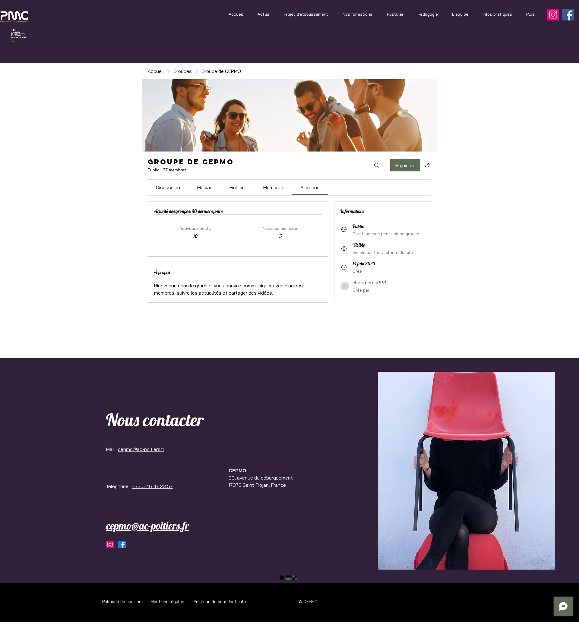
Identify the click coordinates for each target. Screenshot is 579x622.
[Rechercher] (376, 165)
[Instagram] (553, 14)
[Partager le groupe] (427, 165)
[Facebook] (568, 14)
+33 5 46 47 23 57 (152, 486)
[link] (168, 187)
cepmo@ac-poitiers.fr (141, 449)
